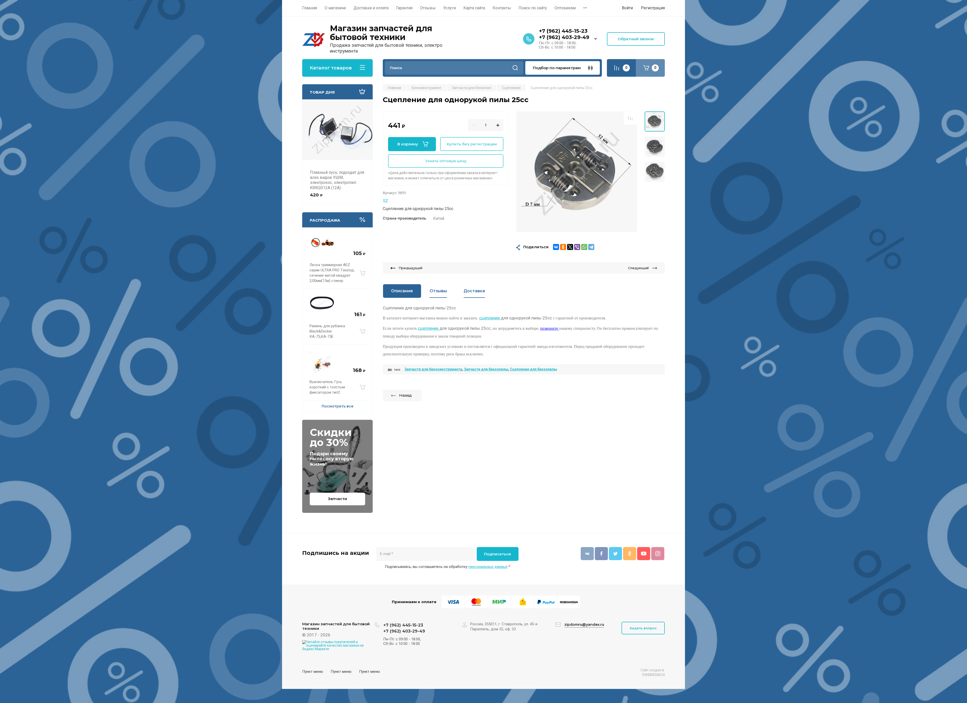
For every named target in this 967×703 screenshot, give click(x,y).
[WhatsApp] (584, 247)
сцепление (490, 317)
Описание (402, 290)
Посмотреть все (338, 406)
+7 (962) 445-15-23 (563, 31)
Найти (515, 68)
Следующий (638, 268)
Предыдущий (411, 268)
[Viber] (577, 247)
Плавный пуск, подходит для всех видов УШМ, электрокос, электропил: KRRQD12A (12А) (337, 180)
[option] (576, 171)
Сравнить (630, 118)
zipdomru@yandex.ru (584, 624)
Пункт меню (312, 671)
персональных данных (487, 566)
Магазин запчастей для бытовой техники (381, 33)
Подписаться (497, 554)
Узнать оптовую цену (445, 161)
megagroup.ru (653, 674)
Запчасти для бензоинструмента (433, 369)
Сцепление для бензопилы (533, 369)
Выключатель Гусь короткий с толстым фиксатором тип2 (327, 387)
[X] (570, 247)
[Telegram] (591, 247)
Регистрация (653, 8)
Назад (405, 395)
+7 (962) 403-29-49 (564, 37)
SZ (385, 200)
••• (585, 8)
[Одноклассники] (563, 247)
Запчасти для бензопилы (486, 369)
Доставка (474, 290)
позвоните (549, 328)
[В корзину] (362, 272)
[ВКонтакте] (556, 247)
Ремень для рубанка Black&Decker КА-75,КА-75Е (327, 331)
